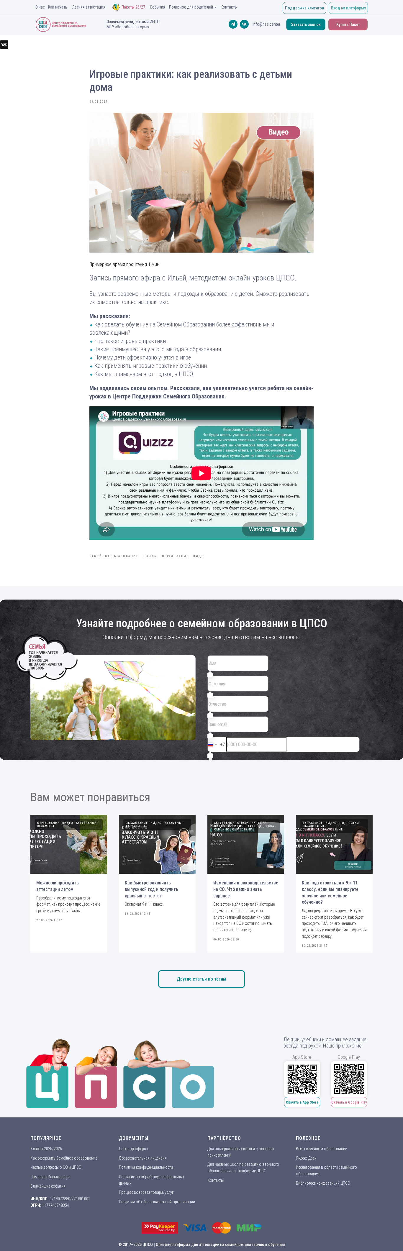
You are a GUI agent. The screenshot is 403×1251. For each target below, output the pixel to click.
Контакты (215, 1180)
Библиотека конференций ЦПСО (323, 1183)
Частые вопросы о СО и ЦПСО (55, 1167)
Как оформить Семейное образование (63, 1158)
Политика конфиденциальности (146, 1167)
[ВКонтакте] (4, 44)
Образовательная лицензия (143, 1158)
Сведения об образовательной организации (157, 1201)
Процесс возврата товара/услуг (146, 1192)
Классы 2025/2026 (46, 1148)
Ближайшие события (47, 1186)
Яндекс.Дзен (306, 1158)
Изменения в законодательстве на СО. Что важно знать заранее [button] (245, 889)
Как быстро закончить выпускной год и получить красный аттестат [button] (151, 889)
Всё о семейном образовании (321, 1148)
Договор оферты (133, 1148)
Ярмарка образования (50, 1176)
